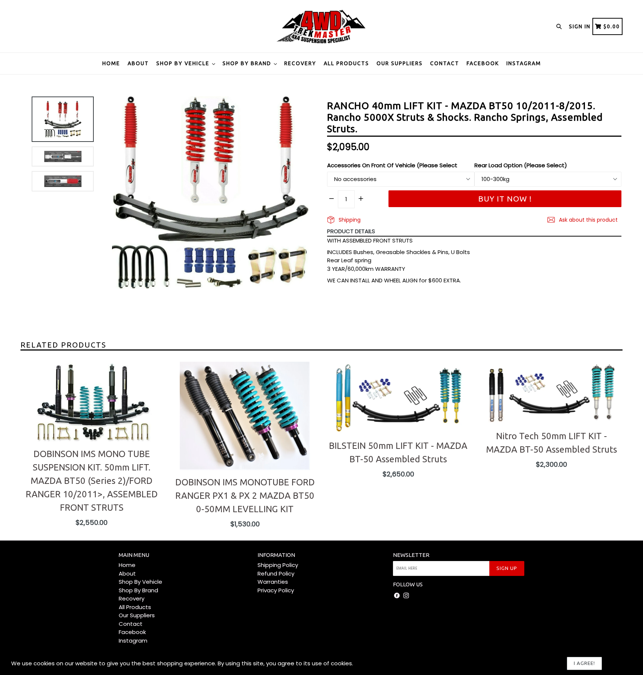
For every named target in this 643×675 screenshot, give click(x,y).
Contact (444, 63)
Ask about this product (587, 220)
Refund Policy (275, 573)
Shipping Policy (277, 565)
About (138, 63)
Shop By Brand (248, 63)
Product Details (351, 231)
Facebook (483, 63)
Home (111, 63)
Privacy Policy (275, 590)
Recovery (300, 63)
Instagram (523, 63)
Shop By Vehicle (183, 63)
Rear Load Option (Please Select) (520, 165)
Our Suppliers (400, 63)
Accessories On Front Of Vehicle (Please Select (392, 165)
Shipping (349, 220)
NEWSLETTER (411, 555)
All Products (346, 63)
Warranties (272, 582)
